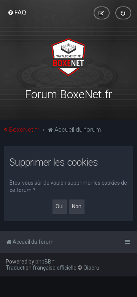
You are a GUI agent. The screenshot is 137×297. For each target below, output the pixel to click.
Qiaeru (91, 268)
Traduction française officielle (41, 268)
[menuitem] (17, 12)
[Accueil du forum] (69, 57)
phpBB (43, 262)
